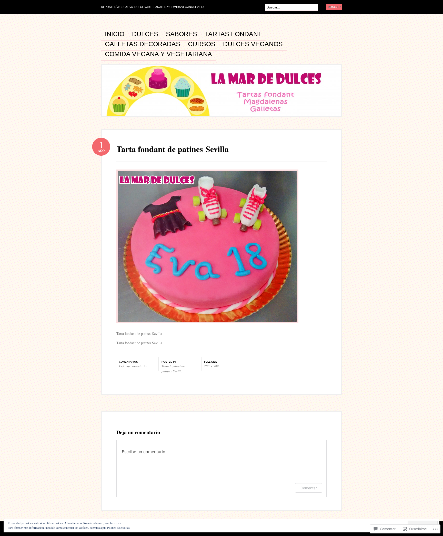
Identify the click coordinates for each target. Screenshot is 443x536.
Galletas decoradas (142, 44)
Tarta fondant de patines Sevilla (173, 368)
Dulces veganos (253, 44)
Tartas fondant (233, 34)
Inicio (114, 34)
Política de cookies (118, 527)
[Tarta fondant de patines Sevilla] (207, 325)
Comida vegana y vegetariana (158, 54)
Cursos (201, 44)
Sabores (181, 34)
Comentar (308, 488)
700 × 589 (211, 366)
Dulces (145, 34)
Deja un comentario (133, 366)
